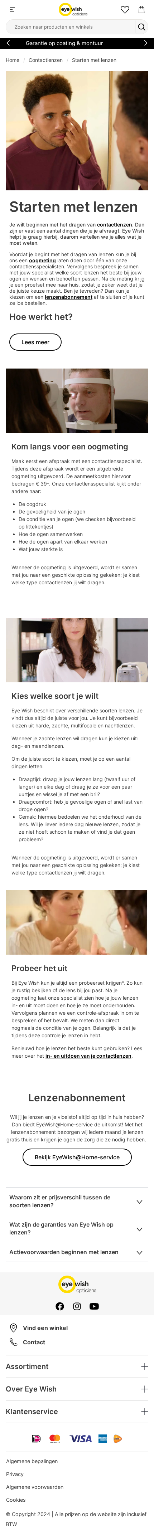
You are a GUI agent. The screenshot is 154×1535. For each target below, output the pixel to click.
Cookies (16, 1500)
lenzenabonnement (68, 297)
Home (12, 60)
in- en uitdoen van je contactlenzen (88, 1056)
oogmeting (42, 260)
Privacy (15, 1474)
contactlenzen (114, 224)
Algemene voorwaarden (34, 1487)
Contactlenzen (46, 60)
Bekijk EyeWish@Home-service (77, 1157)
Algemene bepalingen (32, 1461)
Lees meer (35, 342)
